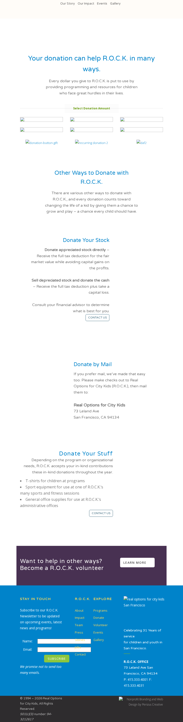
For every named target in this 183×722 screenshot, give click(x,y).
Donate (98, 617)
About (79, 610)
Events (102, 3)
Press (79, 632)
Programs (100, 610)
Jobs (78, 647)
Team (79, 625)
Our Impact (86, 3)
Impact (79, 617)
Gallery (115, 3)
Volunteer (100, 625)
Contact (80, 654)
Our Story (67, 3)
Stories (80, 640)
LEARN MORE (135, 562)
